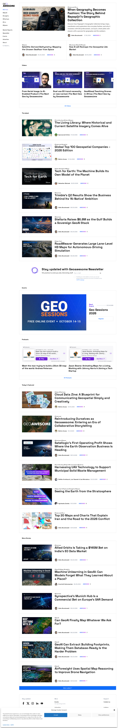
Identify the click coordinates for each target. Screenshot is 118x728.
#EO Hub (5, 9)
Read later (47, 134)
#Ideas (57, 168)
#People (82, 45)
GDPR (12, 724)
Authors (106, 707)
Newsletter (6, 33)
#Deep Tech (58, 241)
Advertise (6, 39)
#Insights (6, 16)
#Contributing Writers (61, 120)
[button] (114, 710)
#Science (80, 465)
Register (101, 319)
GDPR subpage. (80, 280)
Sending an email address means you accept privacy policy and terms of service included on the (89, 278)
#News (67, 168)
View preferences (103, 715)
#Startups (6, 19)
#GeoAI (5, 13)
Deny (79, 715)
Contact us (107, 702)
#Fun (4, 22)
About (5, 42)
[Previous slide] (22, 80)
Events (5, 36)
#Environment (73, 465)
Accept (56, 715)
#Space (5, 25)
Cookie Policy (6, 724)
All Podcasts (68, 378)
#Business (72, 45)
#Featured (71, 7)
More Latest (67, 688)
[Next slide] (113, 80)
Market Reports (7, 30)
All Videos (68, 106)
